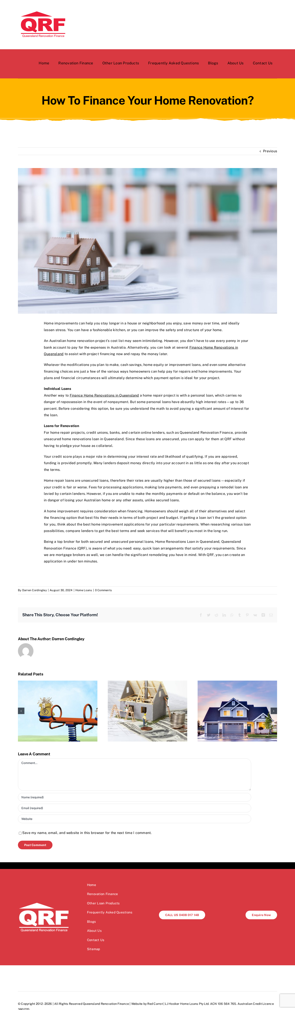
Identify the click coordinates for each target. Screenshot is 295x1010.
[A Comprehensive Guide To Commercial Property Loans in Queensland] (57, 711)
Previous (270, 151)
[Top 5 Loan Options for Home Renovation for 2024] (147, 711)
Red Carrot (155, 1003)
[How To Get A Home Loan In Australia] (237, 711)
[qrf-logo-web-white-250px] (44, 902)
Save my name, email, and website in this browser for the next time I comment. (87, 833)
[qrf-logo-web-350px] (43, 10)
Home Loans (83, 590)
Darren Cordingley (34, 590)
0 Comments (103, 590)
